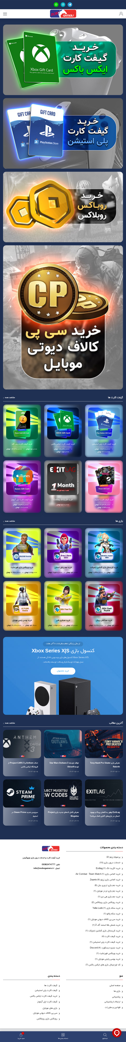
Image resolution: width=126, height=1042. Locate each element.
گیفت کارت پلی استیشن (46, 991)
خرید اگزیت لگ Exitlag (63, 500)
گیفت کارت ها (50, 986)
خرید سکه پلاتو (113, 914)
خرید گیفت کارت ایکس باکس (63, 444)
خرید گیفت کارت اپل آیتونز (22, 500)
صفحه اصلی (115, 986)
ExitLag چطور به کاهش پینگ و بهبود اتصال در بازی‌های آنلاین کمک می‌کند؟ (105, 814)
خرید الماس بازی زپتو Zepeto (105, 880)
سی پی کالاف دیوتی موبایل (45, 1013)
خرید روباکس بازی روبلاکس (107, 903)
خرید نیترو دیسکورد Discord (105, 948)
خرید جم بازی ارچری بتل (109, 886)
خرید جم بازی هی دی (110, 897)
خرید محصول (63, 671)
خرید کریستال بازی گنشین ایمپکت (104, 568)
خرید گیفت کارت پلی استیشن (104, 444)
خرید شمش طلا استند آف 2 (107, 925)
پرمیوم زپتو (115, 857)
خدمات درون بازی (112, 863)
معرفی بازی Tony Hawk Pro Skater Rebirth (105, 765)
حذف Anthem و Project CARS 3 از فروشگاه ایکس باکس (23, 765)
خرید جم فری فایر (63, 621)
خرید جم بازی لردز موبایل (108, 891)
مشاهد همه (10, 398)
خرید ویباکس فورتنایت (109, 954)
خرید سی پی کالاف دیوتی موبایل (105, 920)
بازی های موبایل (50, 1008)
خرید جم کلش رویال (104, 621)
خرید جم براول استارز (63, 568)
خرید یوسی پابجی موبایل (22, 621)
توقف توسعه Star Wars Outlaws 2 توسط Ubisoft (64, 765)
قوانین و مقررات (112, 1008)
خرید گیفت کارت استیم (104, 500)
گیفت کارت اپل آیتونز (47, 1002)
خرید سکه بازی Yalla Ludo (106, 908)
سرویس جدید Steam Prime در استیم (25, 814)
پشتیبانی (116, 997)
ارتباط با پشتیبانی (112, 1002)
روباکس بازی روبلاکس (47, 1019)
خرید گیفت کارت (112, 937)
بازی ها (117, 991)
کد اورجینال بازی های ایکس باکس (104, 965)
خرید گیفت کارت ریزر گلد (22, 444)
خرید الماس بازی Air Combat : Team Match (98, 874)
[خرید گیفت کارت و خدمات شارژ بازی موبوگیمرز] (63, 13)
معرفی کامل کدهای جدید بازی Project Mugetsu (63, 814)
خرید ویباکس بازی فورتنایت (22, 568)
